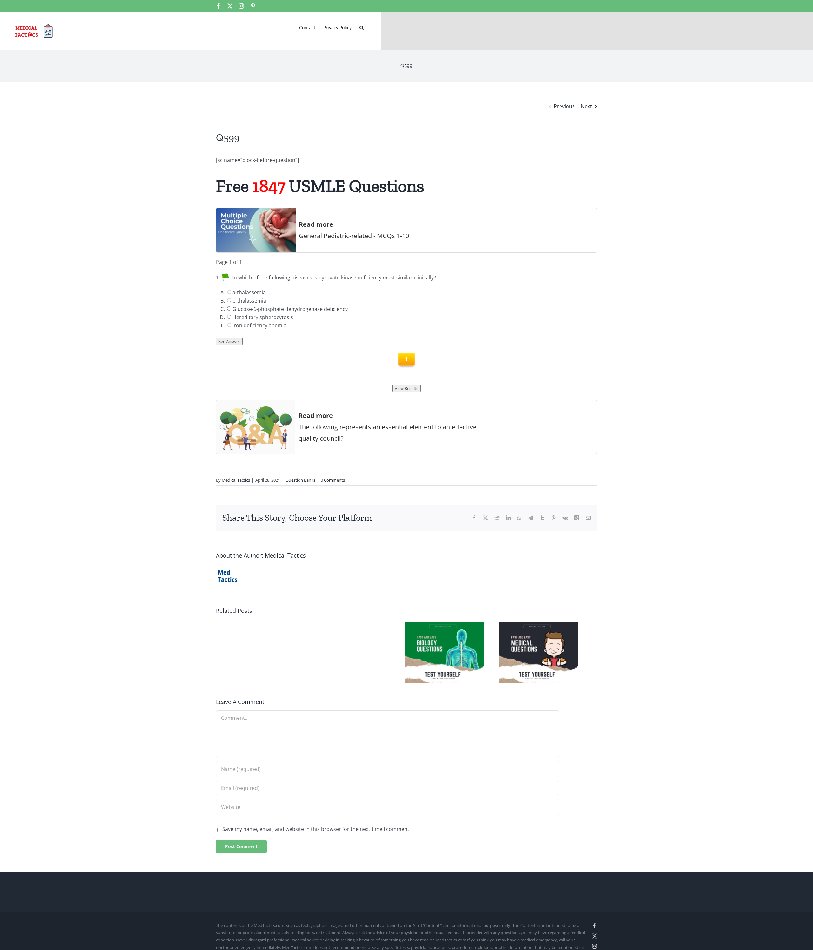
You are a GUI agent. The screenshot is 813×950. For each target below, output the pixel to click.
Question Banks (300, 480)
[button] (361, 27)
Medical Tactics (236, 480)
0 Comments (333, 480)
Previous (564, 106)
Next (586, 106)
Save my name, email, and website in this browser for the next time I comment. (316, 832)
